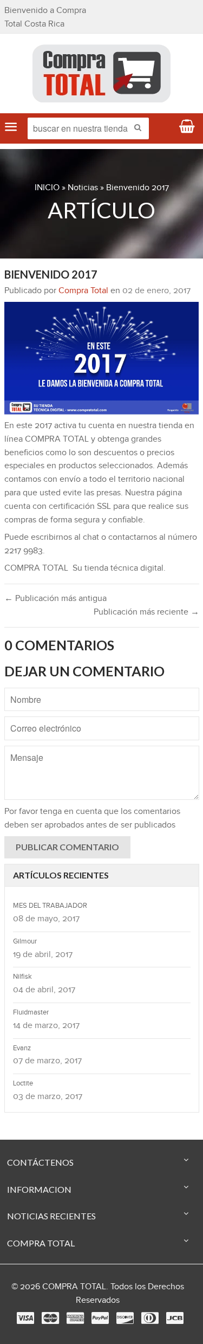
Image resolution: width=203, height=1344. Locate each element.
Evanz (22, 1048)
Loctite (23, 1083)
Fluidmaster (31, 1012)
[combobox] (88, 128)
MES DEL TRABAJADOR (50, 905)
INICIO (47, 188)
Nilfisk (22, 976)
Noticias (83, 188)
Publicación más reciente (141, 612)
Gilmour (25, 941)
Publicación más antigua (61, 598)
